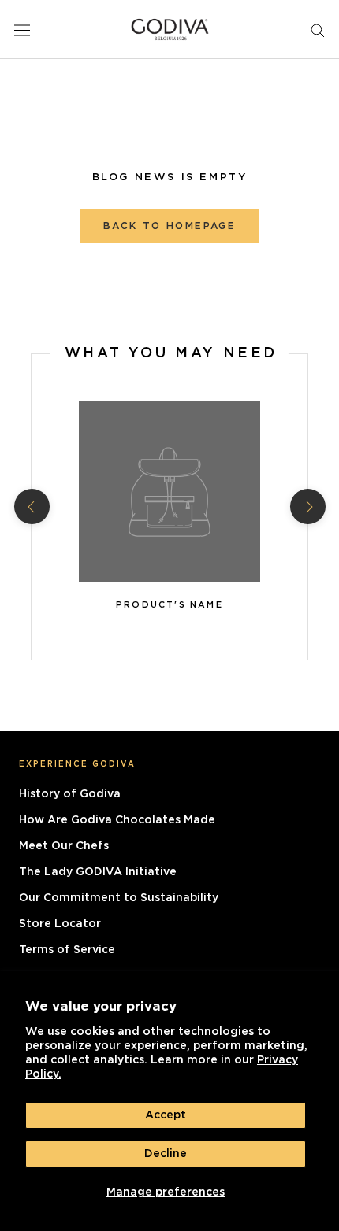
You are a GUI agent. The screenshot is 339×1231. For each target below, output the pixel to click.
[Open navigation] (22, 29)
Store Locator (60, 924)
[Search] (318, 29)
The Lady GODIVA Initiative (98, 872)
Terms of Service (67, 950)
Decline (165, 1153)
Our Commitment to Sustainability (118, 898)
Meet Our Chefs (64, 846)
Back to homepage (169, 226)
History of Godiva (70, 794)
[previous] (31, 506)
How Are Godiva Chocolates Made (117, 820)
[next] (307, 506)
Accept (165, 1115)
